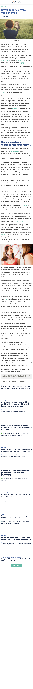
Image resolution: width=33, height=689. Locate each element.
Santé (3, 423)
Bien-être (3, 6)
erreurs (20, 60)
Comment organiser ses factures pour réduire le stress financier (15, 517)
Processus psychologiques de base (11, 557)
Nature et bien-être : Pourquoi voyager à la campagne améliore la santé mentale (16, 450)
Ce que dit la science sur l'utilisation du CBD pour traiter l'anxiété (16, 560)
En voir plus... (16, 565)
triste (3, 234)
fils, (6, 299)
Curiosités (4, 535)
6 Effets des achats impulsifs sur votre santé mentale (15, 495)
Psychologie (4, 492)
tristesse (24, 205)
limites (3, 92)
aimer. (23, 62)
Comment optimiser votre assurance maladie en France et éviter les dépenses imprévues (16, 427)
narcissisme (15, 151)
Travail (3, 514)
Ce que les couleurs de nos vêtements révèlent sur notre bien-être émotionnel (16, 538)
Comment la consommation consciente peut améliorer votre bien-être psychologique (15, 473)
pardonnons (5, 60)
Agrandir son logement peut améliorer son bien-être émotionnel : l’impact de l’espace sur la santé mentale (15, 404)
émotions (19, 221)
